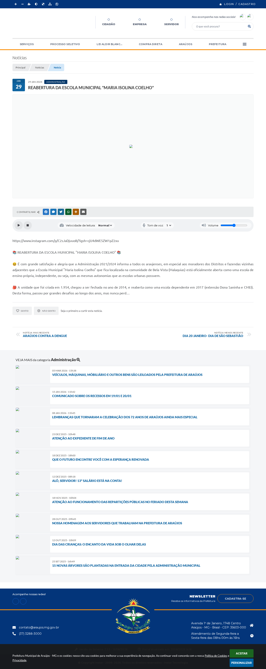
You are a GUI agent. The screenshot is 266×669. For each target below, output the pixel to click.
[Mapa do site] (50, 4)
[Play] (19, 225)
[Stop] (27, 225)
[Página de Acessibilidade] (57, 4)
